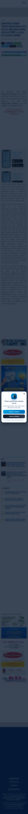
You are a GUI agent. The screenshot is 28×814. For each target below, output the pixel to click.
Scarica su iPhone (14, 416)
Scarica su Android (14, 411)
